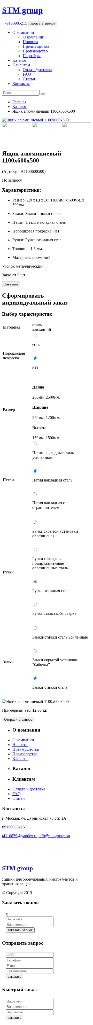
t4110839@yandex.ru (19, 836)
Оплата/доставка (37, 69)
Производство (35, 51)
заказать (14, 977)
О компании (23, 32)
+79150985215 (15, 23)
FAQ (27, 74)
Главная (19, 102)
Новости (30, 42)
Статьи (29, 79)
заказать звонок (42, 23)
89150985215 (13, 827)
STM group (22, 10)
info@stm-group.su (54, 836)
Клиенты (20, 758)
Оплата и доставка (28, 789)
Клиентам (21, 65)
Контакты (21, 83)
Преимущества (36, 46)
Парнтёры (32, 55)
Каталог (19, 60)
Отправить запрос (18, 719)
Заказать (11, 284)
